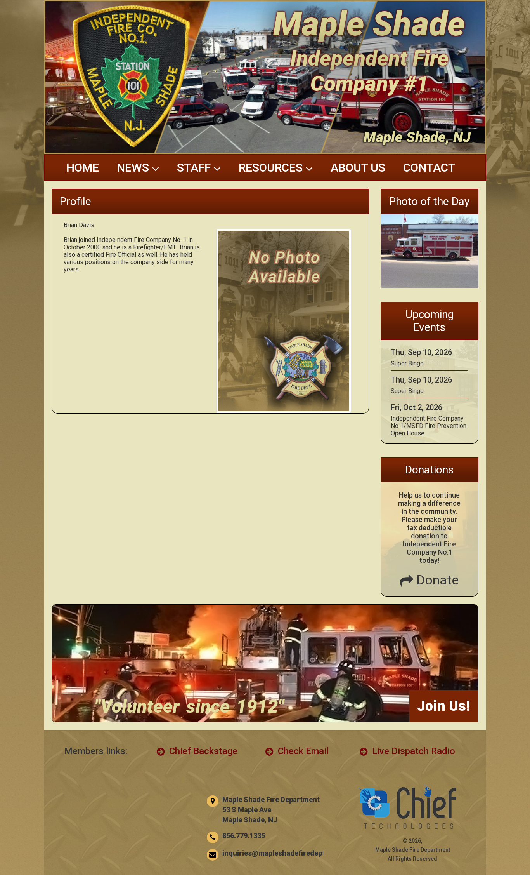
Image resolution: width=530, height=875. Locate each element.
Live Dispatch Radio (412, 751)
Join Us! (443, 706)
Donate (436, 580)
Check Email (302, 751)
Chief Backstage (202, 751)
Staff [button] (195, 167)
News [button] (134, 167)
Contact (429, 167)
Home (82, 167)
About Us (358, 167)
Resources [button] (272, 167)
